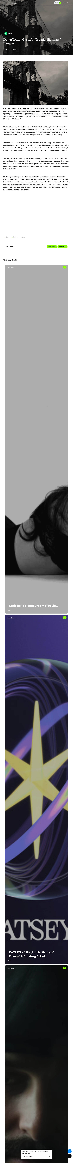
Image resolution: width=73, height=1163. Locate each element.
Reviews (15, 237)
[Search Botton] (63, 3)
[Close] (49, 1156)
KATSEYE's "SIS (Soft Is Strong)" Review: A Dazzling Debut (31, 954)
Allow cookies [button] (28, 1156)
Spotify (10, 33)
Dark (56, 3)
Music (7, 237)
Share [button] (5, 49)
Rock (23, 237)
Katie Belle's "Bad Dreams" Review (33, 606)
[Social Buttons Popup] (70, 1156)
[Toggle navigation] (67, 3)
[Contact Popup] (70, 1151)
